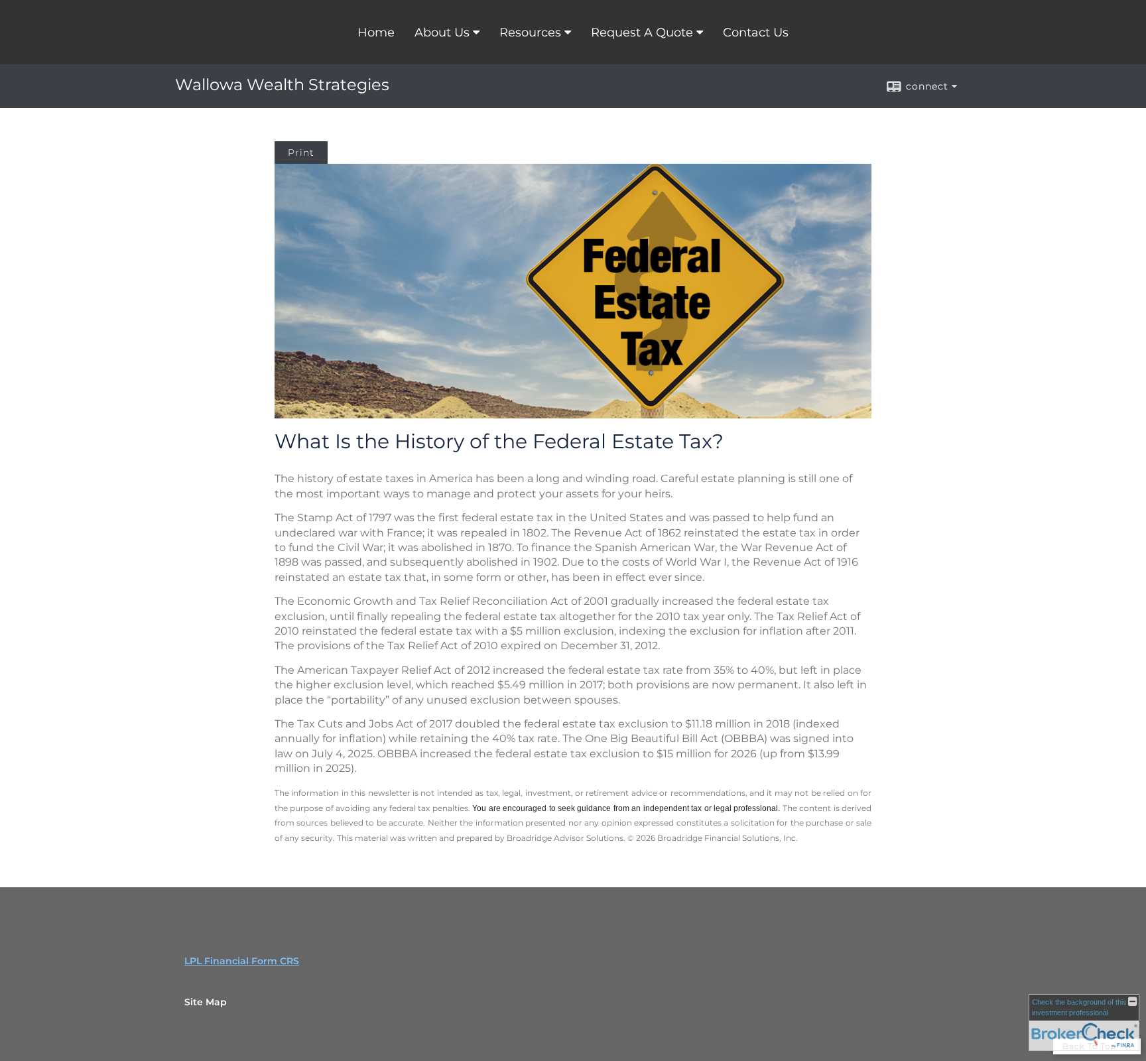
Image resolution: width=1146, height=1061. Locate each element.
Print (301, 152)
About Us (442, 32)
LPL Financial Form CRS (241, 961)
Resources (530, 32)
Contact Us (756, 32)
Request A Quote (642, 32)
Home (376, 32)
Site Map (205, 1002)
